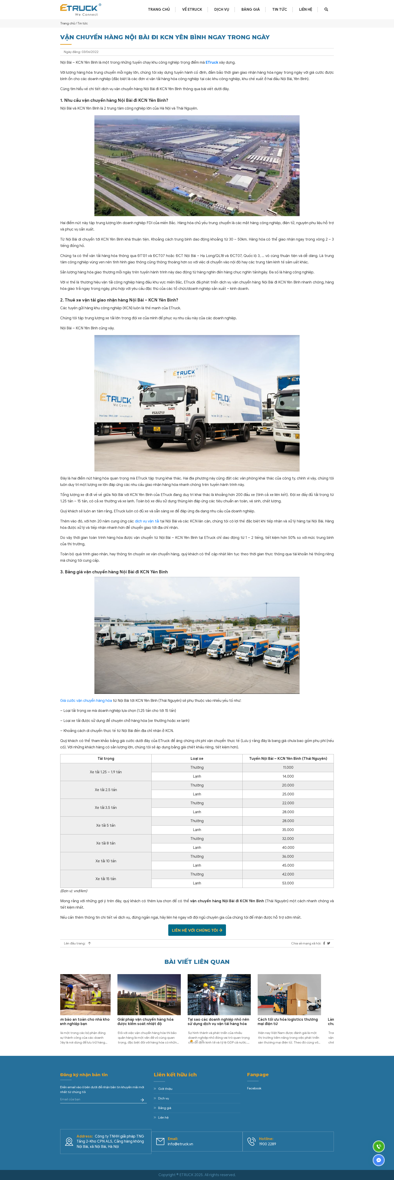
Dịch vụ (221, 9)
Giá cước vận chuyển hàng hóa (86, 700)
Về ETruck (192, 9)
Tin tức (279, 9)
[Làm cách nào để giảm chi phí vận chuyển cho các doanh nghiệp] (302, 994)
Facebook (254, 1088)
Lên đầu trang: (75, 943)
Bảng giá (250, 9)
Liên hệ (305, 9)
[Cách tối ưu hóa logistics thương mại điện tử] (232, 994)
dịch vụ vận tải (147, 521)
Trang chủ (159, 9)
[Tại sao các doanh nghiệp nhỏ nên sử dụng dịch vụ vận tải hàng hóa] (162, 994)
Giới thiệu (165, 1089)
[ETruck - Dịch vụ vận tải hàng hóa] (80, 9)
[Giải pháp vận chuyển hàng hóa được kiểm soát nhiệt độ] (92, 994)
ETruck (212, 62)
